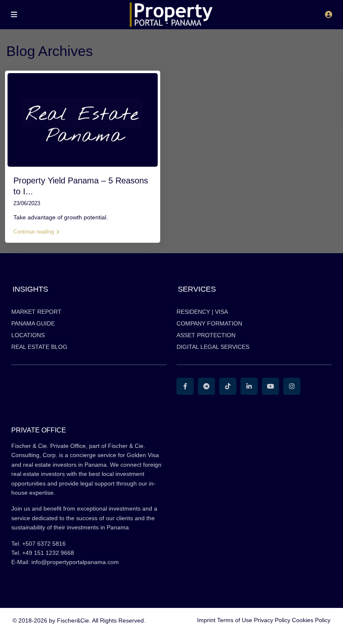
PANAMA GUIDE (33, 323)
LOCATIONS (28, 335)
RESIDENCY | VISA (202, 311)
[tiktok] (227, 386)
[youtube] (270, 386)
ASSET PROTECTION (206, 335)
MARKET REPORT (36, 311)
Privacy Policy (272, 620)
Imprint (206, 620)
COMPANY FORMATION (209, 323)
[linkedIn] (249, 386)
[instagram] (291, 386)
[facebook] (185, 386)
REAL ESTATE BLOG (39, 346)
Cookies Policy (311, 620)
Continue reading (33, 232)
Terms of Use (234, 620)
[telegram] (206, 386)
